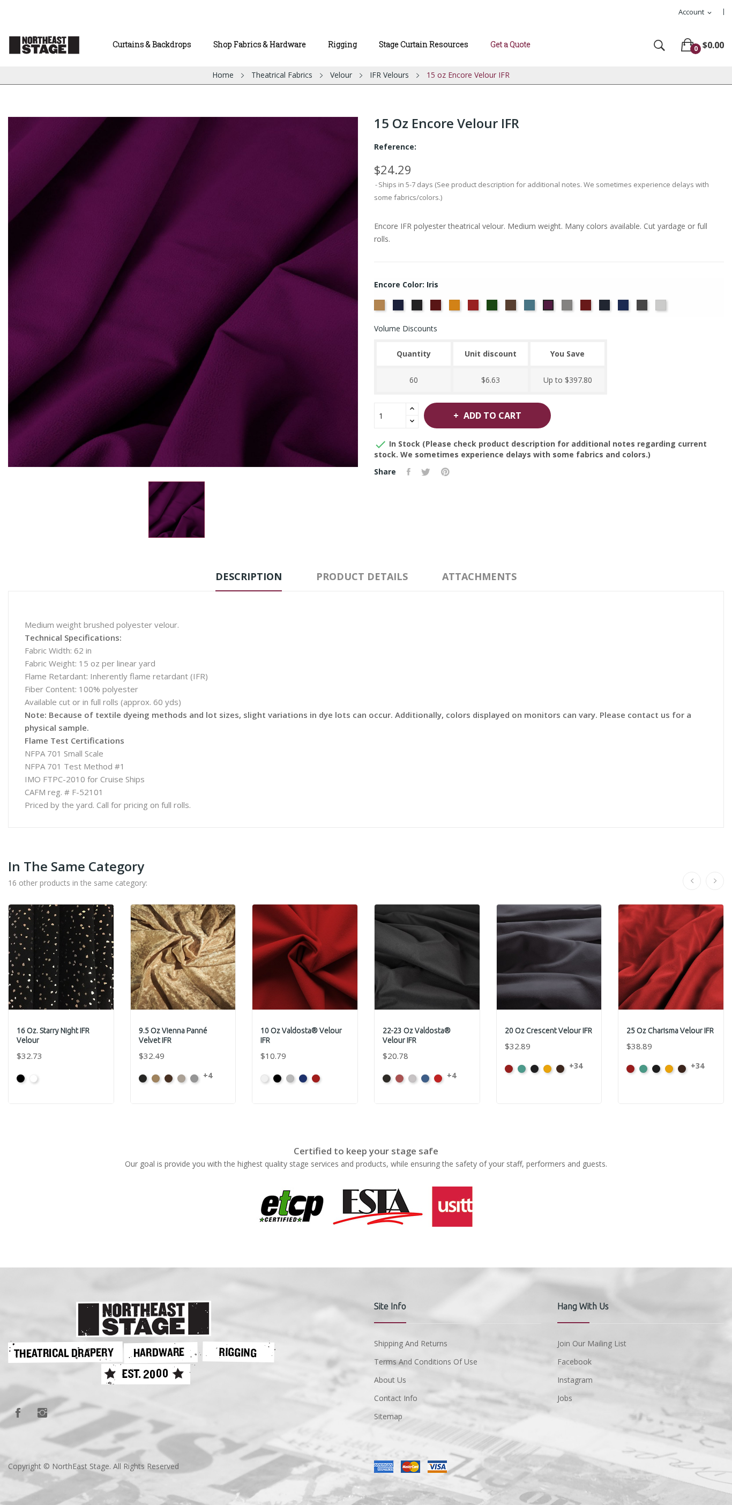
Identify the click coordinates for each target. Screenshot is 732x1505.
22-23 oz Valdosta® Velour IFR (417, 1035)
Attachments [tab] (479, 576)
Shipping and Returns (410, 1343)
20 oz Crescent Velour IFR (548, 1030)
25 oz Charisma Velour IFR (670, 1030)
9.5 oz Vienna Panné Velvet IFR (173, 1035)
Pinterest (445, 472)
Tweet (426, 472)
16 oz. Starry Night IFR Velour (53, 1035)
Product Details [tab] (362, 576)
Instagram (42, 1412)
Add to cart (492, 415)
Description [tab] (248, 576)
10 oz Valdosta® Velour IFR (301, 1035)
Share (408, 472)
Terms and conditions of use (425, 1361)
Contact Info (395, 1398)
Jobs (564, 1398)
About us (390, 1380)
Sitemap (388, 1416)
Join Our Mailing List (591, 1343)
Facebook (17, 1412)
